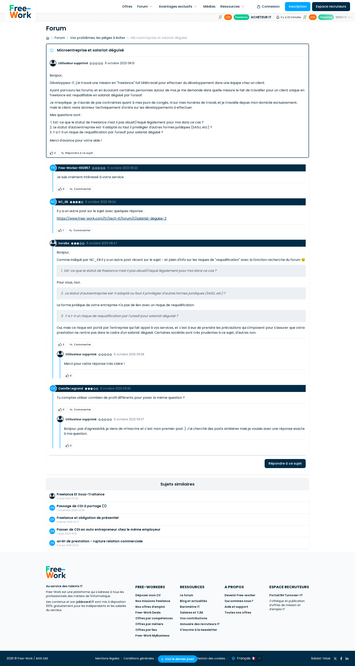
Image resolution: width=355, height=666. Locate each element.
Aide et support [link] (236, 607)
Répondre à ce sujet (79, 153)
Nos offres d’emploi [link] (150, 607)
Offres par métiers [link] (149, 624)
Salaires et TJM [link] (191, 612)
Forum (59, 37)
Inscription (298, 6)
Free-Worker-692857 (74, 168)
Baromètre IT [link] (190, 607)
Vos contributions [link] (193, 618)
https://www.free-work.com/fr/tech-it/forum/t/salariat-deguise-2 (111, 218)
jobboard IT (85, 602)
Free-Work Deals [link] (148, 612)
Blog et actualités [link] (193, 601)
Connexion (271, 6)
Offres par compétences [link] (154, 618)
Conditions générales (138, 658)
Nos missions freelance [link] (152, 601)
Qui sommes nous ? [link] (239, 601)
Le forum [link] (186, 595)
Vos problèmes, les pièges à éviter (97, 37)
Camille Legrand (70, 388)
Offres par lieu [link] (146, 630)
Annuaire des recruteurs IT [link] (200, 624)
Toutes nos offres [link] (238, 612)
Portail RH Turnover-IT (286, 595)
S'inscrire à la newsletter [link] (198, 630)
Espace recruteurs (331, 6)
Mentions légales (107, 658)
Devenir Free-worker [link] (240, 595)
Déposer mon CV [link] (148, 595)
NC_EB (63, 202)
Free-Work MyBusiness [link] (152, 635)
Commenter (82, 189)
